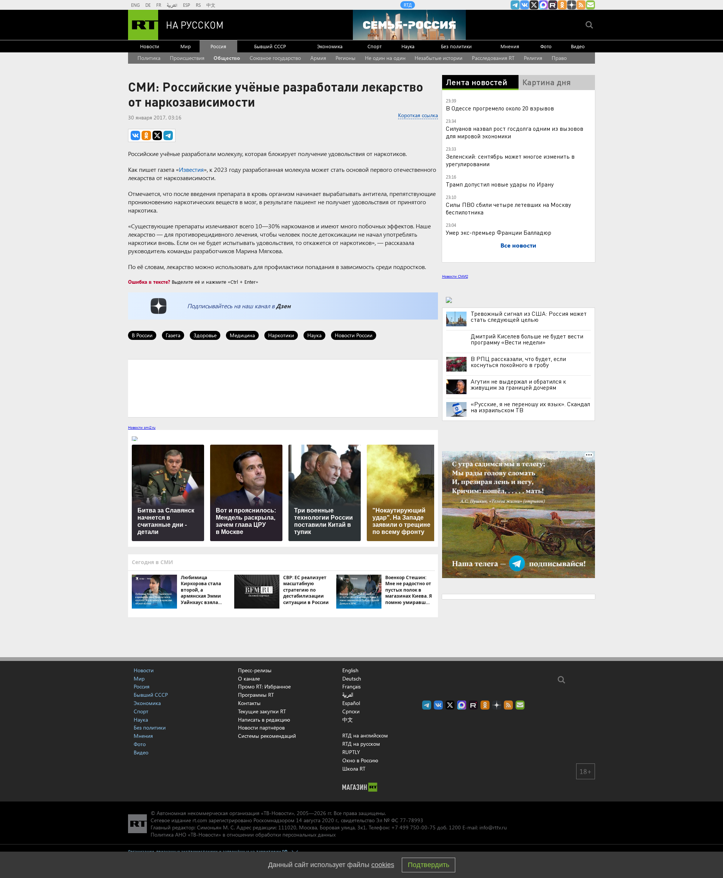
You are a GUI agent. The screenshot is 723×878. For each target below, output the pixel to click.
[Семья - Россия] (409, 25)
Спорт (374, 46)
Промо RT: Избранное (264, 686)
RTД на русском (361, 743)
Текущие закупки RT (262, 711)
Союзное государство (275, 57)
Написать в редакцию (264, 719)
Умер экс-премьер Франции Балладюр (498, 232)
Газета (173, 335)
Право (559, 57)
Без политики (456, 46)
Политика (148, 57)
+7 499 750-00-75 (413, 827)
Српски (351, 711)
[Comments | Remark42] (283, 387)
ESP (186, 5)
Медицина (242, 335)
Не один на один (385, 57)
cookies (382, 865)
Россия (218, 46)
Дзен (283, 306)
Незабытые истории (438, 57)
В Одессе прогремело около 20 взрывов (500, 108)
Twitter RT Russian (533, 4)
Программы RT (256, 694)
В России (142, 335)
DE (148, 5)
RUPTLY (351, 752)
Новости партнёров (261, 727)
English (350, 670)
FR (158, 5)
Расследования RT (493, 57)
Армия (318, 57)
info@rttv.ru (493, 827)
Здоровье (205, 335)
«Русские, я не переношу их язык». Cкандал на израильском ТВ (530, 407)
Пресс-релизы (255, 670)
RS (198, 5)
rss (581, 4)
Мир (185, 46)
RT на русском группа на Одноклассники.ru (562, 4)
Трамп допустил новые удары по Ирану (500, 184)
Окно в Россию (360, 760)
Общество (227, 57)
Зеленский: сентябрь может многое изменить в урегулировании (510, 160)
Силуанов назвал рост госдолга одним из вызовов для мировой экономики (514, 132)
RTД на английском (365, 735)
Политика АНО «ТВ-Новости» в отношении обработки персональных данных (243, 834)
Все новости (518, 245)
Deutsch (351, 679)
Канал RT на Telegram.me (515, 4)
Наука (408, 46)
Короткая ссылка (418, 115)
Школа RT (353, 768)
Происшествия (187, 57)
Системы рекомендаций (267, 735)
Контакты (249, 703)
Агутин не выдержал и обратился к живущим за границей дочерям (518, 384)
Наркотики (281, 335)
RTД (408, 5)
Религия (533, 57)
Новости (149, 46)
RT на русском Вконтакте (524, 4)
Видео (578, 46)
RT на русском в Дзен (571, 4)
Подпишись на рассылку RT (590, 4)
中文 (210, 5)
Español (351, 703)
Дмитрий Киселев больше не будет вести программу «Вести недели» (527, 339)
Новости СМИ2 (455, 276)
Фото (546, 46)
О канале (249, 678)
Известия (191, 169)
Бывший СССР (270, 46)
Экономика (330, 46)
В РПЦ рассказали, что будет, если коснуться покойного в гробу (518, 362)
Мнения (509, 46)
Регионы (345, 57)
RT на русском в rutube (552, 4)
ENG (135, 5)
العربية (172, 5)
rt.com (199, 820)
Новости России (353, 335)
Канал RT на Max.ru (543, 4)
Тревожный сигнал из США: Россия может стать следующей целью (529, 317)
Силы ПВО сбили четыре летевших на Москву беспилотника (508, 208)
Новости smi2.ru (142, 427)
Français (351, 686)
